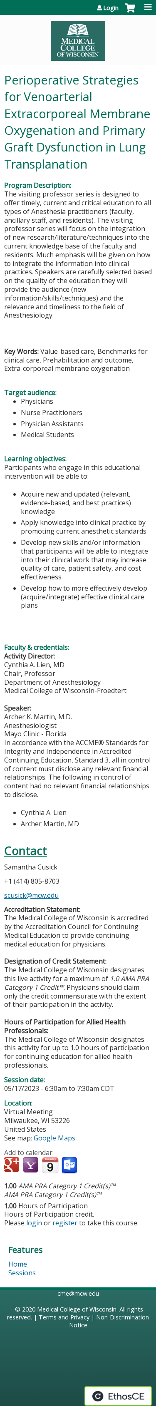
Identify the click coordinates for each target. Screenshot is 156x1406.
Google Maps (54, 1138)
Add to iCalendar (50, 1165)
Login (111, 8)
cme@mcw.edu (78, 1293)
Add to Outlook (70, 1165)
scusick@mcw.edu (31, 895)
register (64, 1222)
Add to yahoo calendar (31, 1165)
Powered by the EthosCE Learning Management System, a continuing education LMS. (118, 1396)
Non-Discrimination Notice (109, 1321)
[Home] (78, 38)
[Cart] (130, 12)
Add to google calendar (12, 1165)
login (34, 1222)
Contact (25, 850)
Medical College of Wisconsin (76, 1309)
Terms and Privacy (64, 1317)
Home (17, 1264)
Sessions (22, 1272)
